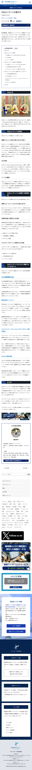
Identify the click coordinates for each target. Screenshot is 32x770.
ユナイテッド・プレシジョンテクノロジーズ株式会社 (16, 79)
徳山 (3, 506)
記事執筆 (12, 513)
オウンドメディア (7, 481)
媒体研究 (26, 522)
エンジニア (25, 504)
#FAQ (2, 18)
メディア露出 (24, 516)
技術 (22, 511)
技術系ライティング (20, 513)
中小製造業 (10, 516)
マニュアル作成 (10, 509)
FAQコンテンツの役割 (10, 53)
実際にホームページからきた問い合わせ (16, 64)
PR (14, 516)
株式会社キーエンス (12, 76)
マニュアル (9, 527)
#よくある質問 (8, 18)
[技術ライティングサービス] (9, 2)
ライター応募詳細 (16, 626)
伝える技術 (10, 524)
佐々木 (3, 527)
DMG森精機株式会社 (12, 73)
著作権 (3, 509)
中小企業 (4, 516)
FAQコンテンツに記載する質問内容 (13, 62)
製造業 (18, 511)
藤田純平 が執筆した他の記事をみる (13, 460)
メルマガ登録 (16, 707)
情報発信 (4, 524)
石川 (7, 514)
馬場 (11, 504)
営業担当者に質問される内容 (14, 66)
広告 (22, 518)
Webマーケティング (19, 522)
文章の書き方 (5, 504)
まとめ (6, 84)
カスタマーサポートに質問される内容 (16, 69)
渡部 (3, 511)
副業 (19, 518)
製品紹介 (17, 509)
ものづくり (13, 518)
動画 (4, 488)
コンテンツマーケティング (7, 522)
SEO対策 (9, 57)
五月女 (18, 516)
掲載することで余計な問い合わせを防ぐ (16, 55)
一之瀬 (26, 511)
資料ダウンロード (16, 685)
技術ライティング (5, 15)
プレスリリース (24, 509)
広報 (14, 501)
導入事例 (5, 492)
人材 (25, 524)
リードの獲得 (10, 59)
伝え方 (13, 520)
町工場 (19, 506)
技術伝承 (9, 501)
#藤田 (15, 18)
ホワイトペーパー (7, 484)
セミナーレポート (5, 518)
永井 (3, 513)
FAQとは (7, 50)
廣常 (14, 504)
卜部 (19, 504)
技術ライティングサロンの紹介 (16, 631)
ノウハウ (4, 501)
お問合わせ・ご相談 (16, 658)
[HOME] (1, 5)
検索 (29, 474)
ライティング (17, 527)
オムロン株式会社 (11, 82)
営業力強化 (8, 506)
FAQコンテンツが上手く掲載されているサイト (16, 71)
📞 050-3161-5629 (16, 674)
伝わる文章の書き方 (21, 520)
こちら (23, 407)
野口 (27, 520)
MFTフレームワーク (19, 524)
